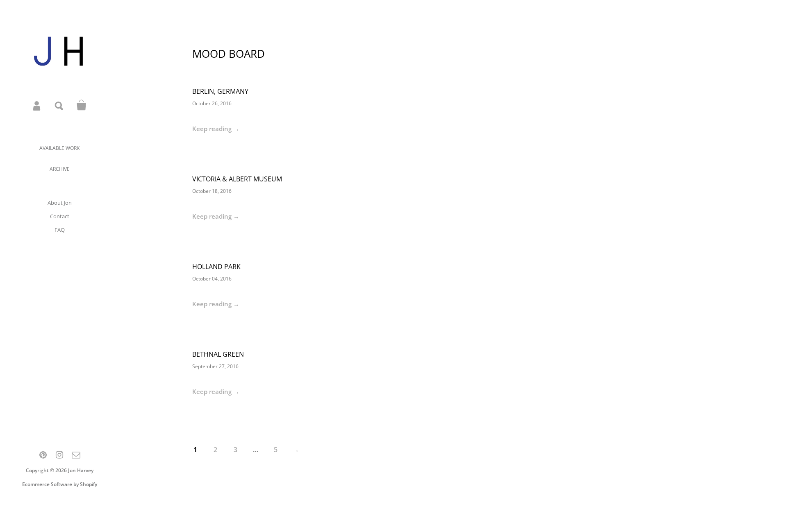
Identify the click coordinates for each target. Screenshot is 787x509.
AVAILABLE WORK (59, 148)
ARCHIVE (60, 168)
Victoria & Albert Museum (237, 178)
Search (59, 105)
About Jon (60, 202)
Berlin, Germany (220, 91)
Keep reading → (215, 128)
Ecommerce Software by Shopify (59, 484)
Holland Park (216, 266)
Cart (81, 105)
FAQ (60, 229)
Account (37, 105)
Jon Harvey (80, 470)
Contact (59, 216)
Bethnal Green (218, 354)
